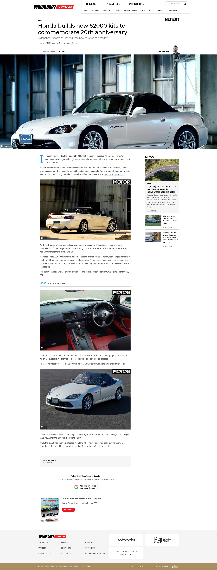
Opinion (66, 548)
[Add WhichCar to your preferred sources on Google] (85, 487)
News (86, 10)
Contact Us (86, 567)
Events (42, 548)
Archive (66, 553)
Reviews (95, 10)
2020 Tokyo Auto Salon (114, 174)
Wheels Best (107, 10)
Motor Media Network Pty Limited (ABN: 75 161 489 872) (151, 567)
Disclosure (67, 567)
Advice (88, 542)
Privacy (59, 567)
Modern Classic (130, 10)
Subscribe (160, 10)
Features (89, 548)
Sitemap (77, 567)
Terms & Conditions (46, 567)
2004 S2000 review (58, 283)
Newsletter (173, 10)
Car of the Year (146, 10)
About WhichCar (94, 553)
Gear (118, 10)
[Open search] (185, 4)
